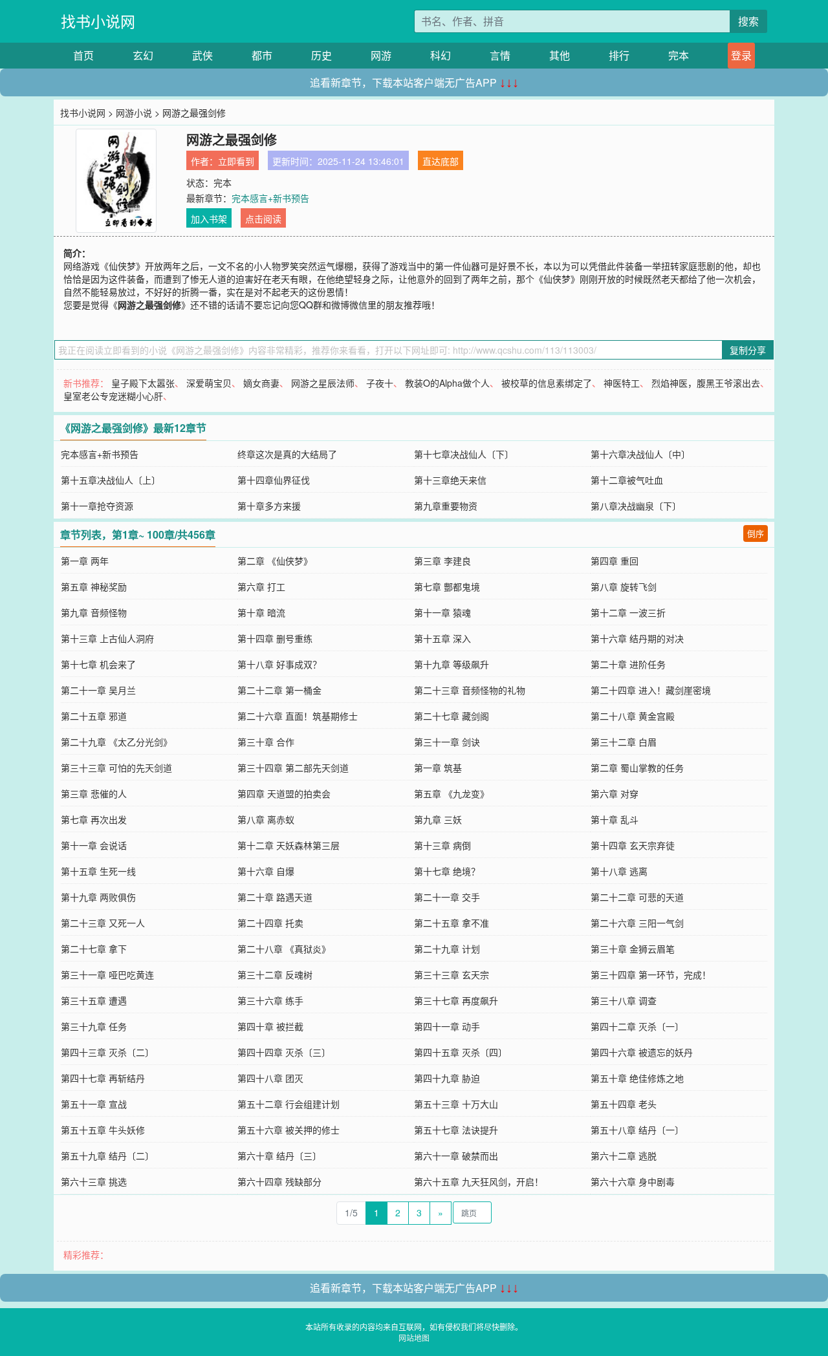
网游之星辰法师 (322, 382)
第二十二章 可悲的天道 (637, 896)
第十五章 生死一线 (98, 871)
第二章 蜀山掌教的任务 (637, 767)
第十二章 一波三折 (628, 612)
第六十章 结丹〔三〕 (279, 1155)
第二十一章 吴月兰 (98, 689)
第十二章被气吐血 (627, 479)
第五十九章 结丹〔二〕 (107, 1155)
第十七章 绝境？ (447, 871)
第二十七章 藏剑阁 (451, 715)
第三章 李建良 (442, 560)
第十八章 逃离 (619, 871)
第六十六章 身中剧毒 (633, 1181)
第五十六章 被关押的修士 (288, 1129)
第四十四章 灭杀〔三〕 (284, 1052)
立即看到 (236, 161)
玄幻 (143, 55)
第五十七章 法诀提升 (456, 1129)
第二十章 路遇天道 (274, 896)
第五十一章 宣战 (94, 1103)
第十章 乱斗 (614, 819)
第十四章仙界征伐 (273, 479)
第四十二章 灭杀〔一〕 (637, 1026)
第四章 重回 (614, 560)
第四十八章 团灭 (270, 1077)
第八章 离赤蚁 (265, 819)
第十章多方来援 (269, 505)
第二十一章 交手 (447, 896)
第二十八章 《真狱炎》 (284, 948)
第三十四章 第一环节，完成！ (651, 974)
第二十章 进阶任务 (628, 664)
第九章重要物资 (445, 505)
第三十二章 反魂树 (274, 974)
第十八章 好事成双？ (279, 664)
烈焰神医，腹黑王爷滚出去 (705, 382)
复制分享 (748, 349)
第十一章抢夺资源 (97, 505)
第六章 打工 (261, 586)
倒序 (755, 533)
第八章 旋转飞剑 (624, 586)
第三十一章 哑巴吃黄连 (107, 974)
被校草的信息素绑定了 (546, 382)
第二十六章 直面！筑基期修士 (297, 715)
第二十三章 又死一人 (103, 922)
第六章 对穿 (614, 793)
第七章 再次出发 (94, 819)
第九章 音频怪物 (94, 612)
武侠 (202, 55)
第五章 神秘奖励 (94, 586)
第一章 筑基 (438, 767)
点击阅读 (263, 218)
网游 (381, 55)
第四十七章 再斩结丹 (103, 1077)
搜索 (748, 21)
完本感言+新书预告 (270, 197)
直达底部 (440, 161)
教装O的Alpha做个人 (447, 382)
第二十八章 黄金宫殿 (633, 715)
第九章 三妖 (438, 819)
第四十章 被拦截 (270, 1026)
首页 (83, 55)
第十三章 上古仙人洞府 (107, 638)
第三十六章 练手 (270, 1000)
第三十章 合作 (265, 741)
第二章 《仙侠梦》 (274, 560)
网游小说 (134, 112)
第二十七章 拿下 (94, 948)
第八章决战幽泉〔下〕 (636, 505)
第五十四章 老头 (624, 1103)
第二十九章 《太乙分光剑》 (116, 741)
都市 (262, 55)
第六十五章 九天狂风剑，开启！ (478, 1181)
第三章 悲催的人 (94, 793)
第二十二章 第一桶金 (279, 689)
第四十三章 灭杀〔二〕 (107, 1052)
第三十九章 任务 (94, 1026)
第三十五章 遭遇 (94, 1000)
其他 (559, 55)
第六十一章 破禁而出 (456, 1155)
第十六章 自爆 (265, 871)
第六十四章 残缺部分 (279, 1181)
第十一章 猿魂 (442, 612)
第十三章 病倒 (442, 845)
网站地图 (414, 1337)
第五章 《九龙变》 (451, 793)
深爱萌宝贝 (209, 382)
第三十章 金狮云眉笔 (633, 948)
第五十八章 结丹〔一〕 (637, 1129)
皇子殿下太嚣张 (143, 382)
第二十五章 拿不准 (451, 922)
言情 (500, 55)
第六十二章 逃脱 (624, 1155)
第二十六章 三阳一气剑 (637, 922)
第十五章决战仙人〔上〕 (110, 479)
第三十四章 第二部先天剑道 (293, 767)
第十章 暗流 (261, 612)
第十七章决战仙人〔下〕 (464, 453)
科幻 (440, 55)
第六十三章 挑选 (94, 1181)
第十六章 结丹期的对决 (637, 638)
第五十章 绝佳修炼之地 (637, 1077)
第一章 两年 (85, 560)
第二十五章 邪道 (94, 715)
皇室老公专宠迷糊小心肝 (113, 395)
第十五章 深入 (442, 638)
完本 (678, 55)
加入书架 (209, 218)
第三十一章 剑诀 (447, 741)
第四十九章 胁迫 (447, 1077)
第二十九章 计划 (447, 948)
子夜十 (379, 382)
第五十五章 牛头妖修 (103, 1129)
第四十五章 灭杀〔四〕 (460, 1052)
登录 (741, 55)
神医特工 (622, 382)
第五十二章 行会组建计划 (288, 1103)
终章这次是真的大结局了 (287, 453)
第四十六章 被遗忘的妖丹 (642, 1052)
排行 (619, 55)
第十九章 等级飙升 (451, 664)
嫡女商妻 (261, 382)
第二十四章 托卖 (270, 922)
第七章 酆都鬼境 (447, 586)
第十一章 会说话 (94, 845)
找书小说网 (98, 21)
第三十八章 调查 (624, 1000)
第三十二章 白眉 (624, 741)
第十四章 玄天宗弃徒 (633, 845)
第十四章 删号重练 (274, 638)
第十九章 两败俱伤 (98, 896)
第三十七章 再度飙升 (456, 1000)
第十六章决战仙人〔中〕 (640, 453)
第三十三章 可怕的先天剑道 (116, 767)
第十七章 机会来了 (98, 664)
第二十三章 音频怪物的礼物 (469, 689)
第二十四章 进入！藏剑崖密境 (651, 689)
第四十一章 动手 (447, 1026)
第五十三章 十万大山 (456, 1103)
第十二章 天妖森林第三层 (288, 845)
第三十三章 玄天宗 (451, 974)
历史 (321, 55)
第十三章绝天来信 (450, 479)
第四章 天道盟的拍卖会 (284, 793)
